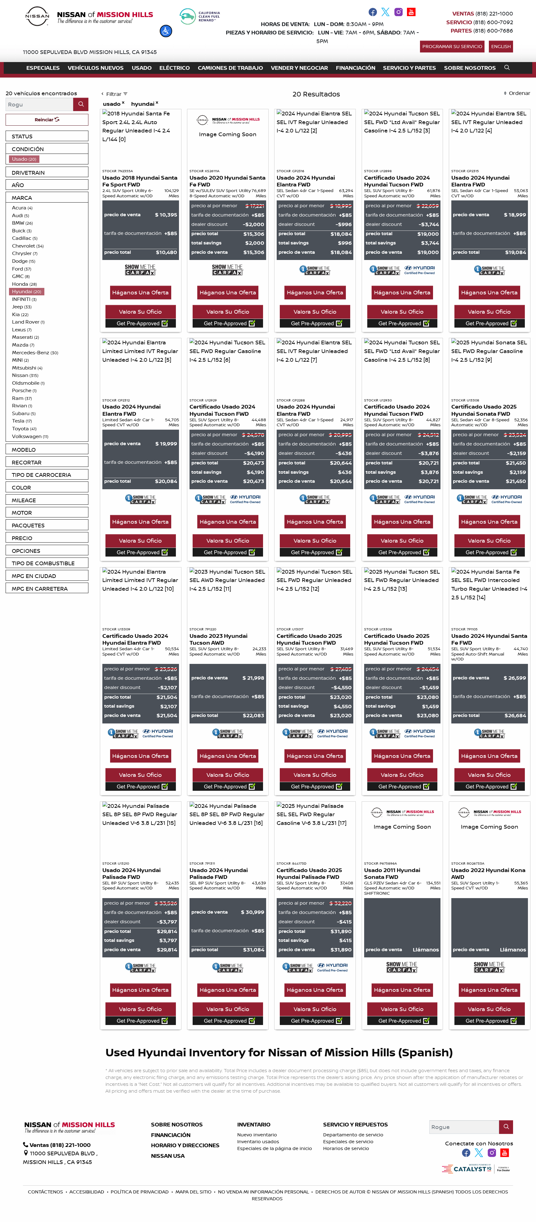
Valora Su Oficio (140, 311)
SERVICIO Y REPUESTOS (355, 1124)
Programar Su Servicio (452, 46)
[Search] (80, 104)
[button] (166, 31)
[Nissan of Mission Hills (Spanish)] (89, 17)
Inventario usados (258, 1141)
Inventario (253, 1124)
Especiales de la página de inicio (274, 1148)
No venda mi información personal (264, 1191)
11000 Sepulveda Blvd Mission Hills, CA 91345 (90, 52)
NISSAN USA (168, 1156)
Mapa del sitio (194, 1191)
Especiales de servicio (348, 1141)
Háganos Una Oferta (140, 292)
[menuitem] (48, 159)
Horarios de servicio (346, 1148)
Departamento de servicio (353, 1134)
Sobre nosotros (177, 1124)
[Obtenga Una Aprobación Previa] (140, 323)
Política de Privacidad (140, 1191)
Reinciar (45, 119)
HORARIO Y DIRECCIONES (185, 1145)
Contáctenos (46, 1191)
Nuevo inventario (257, 1134)
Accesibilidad (87, 1191)
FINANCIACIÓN (170, 1135)
